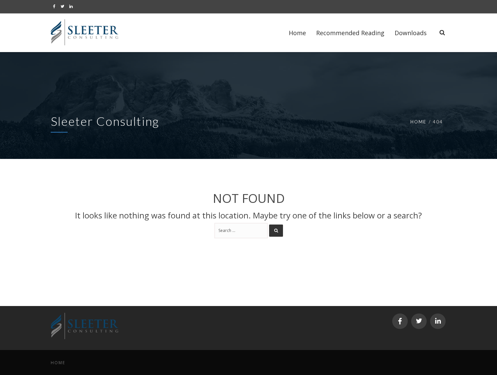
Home (418, 121)
